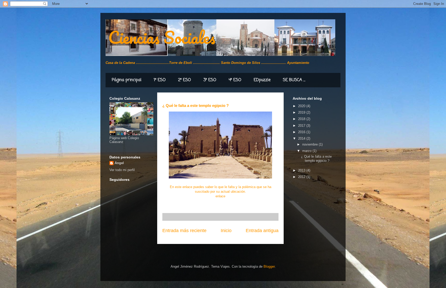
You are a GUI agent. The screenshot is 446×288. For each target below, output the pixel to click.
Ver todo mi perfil (122, 170)
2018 (302, 119)
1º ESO (160, 80)
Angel (119, 163)
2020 (302, 106)
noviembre (310, 144)
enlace (220, 196)
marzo (307, 151)
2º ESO (184, 80)
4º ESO (235, 80)
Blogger (269, 266)
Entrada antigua (262, 230)
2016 (302, 132)
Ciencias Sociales (161, 37)
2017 (302, 126)
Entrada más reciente (184, 230)
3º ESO (209, 80)
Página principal (126, 80)
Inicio (226, 230)
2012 (302, 177)
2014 (302, 138)
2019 (302, 112)
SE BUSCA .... (294, 80)
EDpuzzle (262, 80)
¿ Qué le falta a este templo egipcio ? (316, 159)
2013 (302, 170)
